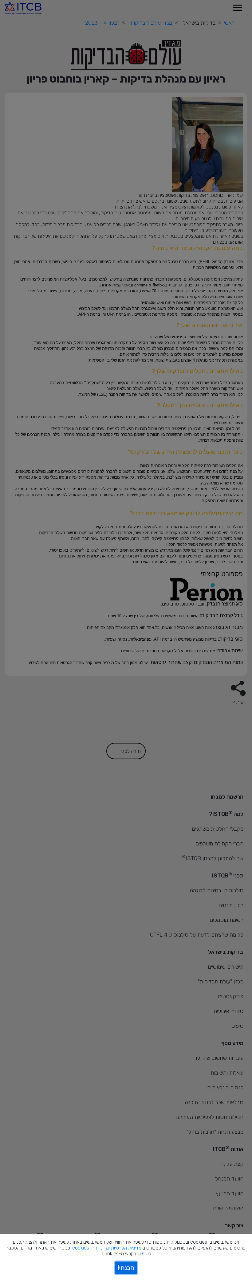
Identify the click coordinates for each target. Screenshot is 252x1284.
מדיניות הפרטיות (126, 1248)
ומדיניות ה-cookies (91, 1248)
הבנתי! (126, 1267)
